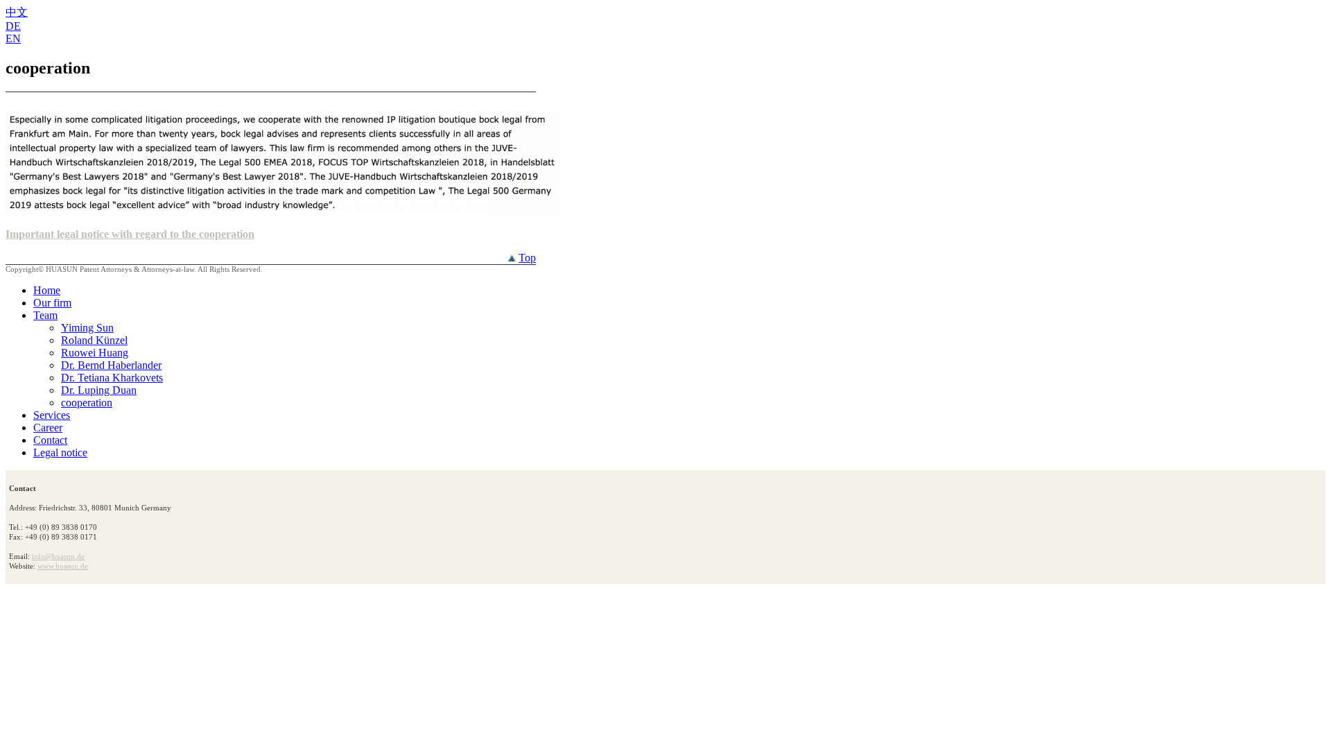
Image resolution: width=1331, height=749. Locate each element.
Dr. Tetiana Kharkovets (112, 378)
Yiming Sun (87, 328)
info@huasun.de (58, 556)
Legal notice (60, 452)
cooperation (86, 402)
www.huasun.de (62, 566)
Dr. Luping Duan (99, 390)
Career (47, 427)
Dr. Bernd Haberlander (111, 365)
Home (46, 290)
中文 (17, 12)
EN (13, 38)
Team (45, 315)
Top (527, 258)
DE (13, 26)
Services (51, 415)
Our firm (52, 303)
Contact (50, 440)
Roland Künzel (94, 340)
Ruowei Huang (94, 353)
